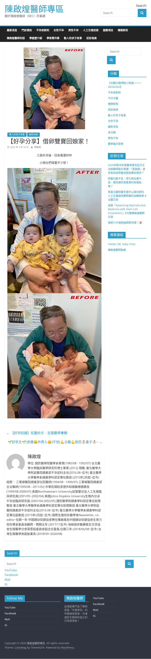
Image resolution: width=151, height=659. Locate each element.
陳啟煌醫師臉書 (117, 249)
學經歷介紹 (35, 38)
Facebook (11, 575)
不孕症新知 (42, 30)
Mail (7, 580)
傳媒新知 (123, 30)
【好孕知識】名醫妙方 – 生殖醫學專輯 (36, 433)
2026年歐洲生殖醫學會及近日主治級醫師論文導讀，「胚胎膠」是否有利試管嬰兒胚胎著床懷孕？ (126, 168)
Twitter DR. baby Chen (122, 244)
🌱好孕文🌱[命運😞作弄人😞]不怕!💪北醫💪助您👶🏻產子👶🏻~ (55, 442)
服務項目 (108, 30)
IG (6, 584)
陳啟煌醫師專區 (34, 8)
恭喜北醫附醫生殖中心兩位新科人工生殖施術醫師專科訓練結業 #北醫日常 (127, 195)
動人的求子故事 (73, 38)
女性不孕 (59, 30)
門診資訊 (27, 30)
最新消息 (12, 30)
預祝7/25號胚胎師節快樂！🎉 (125, 222)
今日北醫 (113, 98)
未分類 (112, 132)
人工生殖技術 (91, 30)
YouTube (11, 570)
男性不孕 (73, 30)
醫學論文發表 (115, 143)
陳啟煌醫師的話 (16, 38)
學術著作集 (53, 38)
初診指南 (91, 38)
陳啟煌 (37, 147)
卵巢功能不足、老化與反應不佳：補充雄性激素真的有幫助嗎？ (124, 182)
